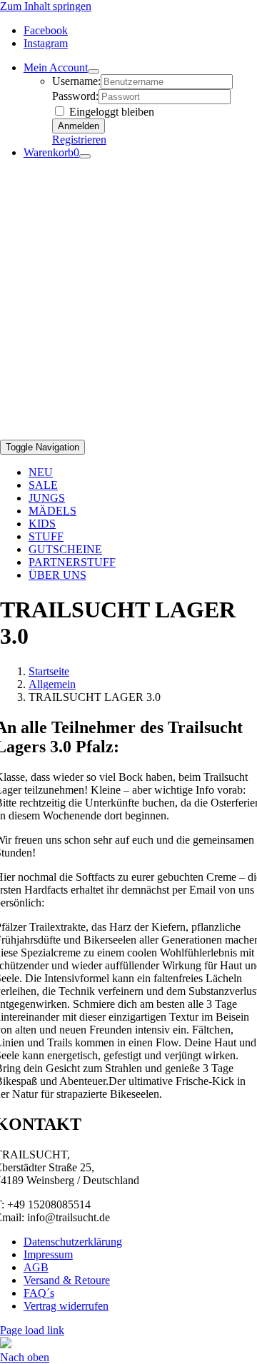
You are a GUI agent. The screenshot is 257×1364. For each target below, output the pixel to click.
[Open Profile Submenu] (93, 71)
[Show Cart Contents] (85, 156)
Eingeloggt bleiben (110, 112)
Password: (75, 96)
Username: (76, 81)
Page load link (32, 1330)
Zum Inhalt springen (45, 6)
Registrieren (79, 139)
